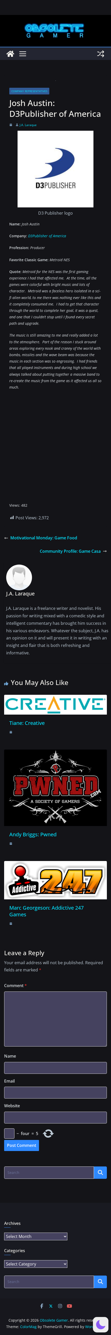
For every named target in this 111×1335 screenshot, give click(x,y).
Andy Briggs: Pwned (33, 834)
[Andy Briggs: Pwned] (55, 753)
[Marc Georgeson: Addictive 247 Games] (55, 864)
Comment (15, 985)
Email (9, 1081)
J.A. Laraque (28, 125)
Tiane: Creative (27, 722)
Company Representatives (29, 91)
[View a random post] (100, 54)
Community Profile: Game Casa (70, 551)
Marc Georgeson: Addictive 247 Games (46, 911)
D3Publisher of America (47, 235)
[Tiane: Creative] (55, 698)
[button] (100, 1324)
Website (12, 1106)
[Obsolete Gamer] (10, 54)
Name (10, 1056)
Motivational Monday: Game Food (43, 538)
